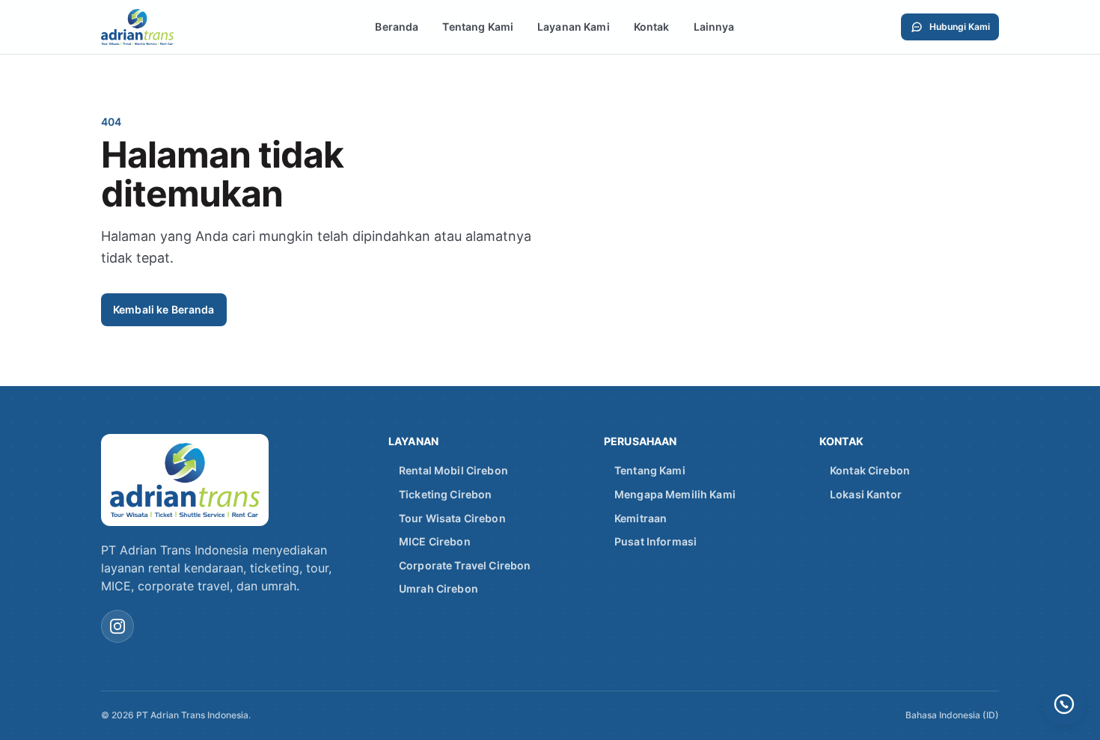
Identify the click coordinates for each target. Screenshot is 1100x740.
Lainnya (714, 26)
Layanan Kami (573, 26)
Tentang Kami (477, 26)
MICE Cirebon (435, 541)
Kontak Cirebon (870, 470)
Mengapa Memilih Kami (675, 494)
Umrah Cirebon (438, 588)
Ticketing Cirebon (445, 494)
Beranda (396, 26)
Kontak (652, 26)
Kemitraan (640, 518)
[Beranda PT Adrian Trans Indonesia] (155, 27)
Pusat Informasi (655, 541)
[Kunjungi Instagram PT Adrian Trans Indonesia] (117, 626)
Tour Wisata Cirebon (452, 518)
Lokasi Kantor (866, 494)
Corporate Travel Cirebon (465, 565)
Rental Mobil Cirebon (453, 470)
